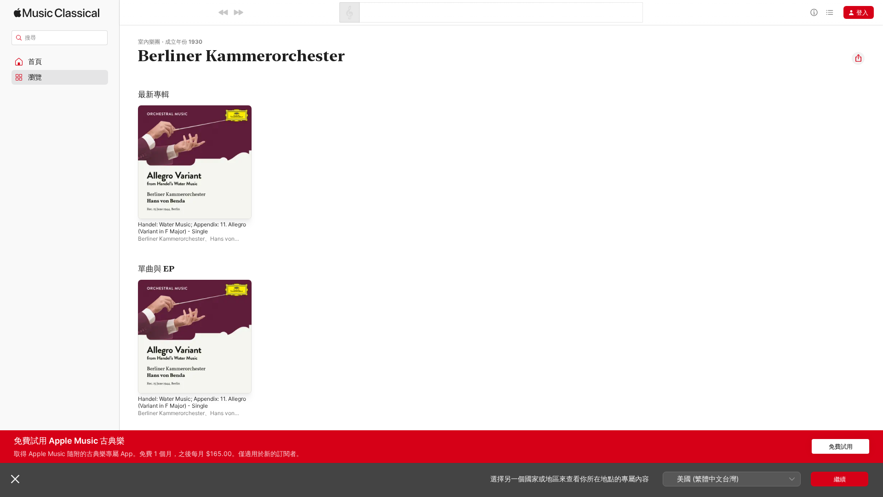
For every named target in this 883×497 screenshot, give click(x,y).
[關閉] (15, 479)
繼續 (840, 479)
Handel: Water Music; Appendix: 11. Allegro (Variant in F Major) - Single (188, 112)
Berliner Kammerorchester (171, 238)
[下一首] (238, 12)
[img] (56, 12)
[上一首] (223, 12)
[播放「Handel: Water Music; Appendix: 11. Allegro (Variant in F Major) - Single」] (149, 207)
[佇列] (829, 12)
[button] (60, 62)
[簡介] (814, 12)
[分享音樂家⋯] (858, 58)
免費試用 (841, 446)
